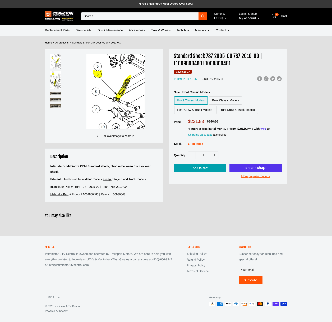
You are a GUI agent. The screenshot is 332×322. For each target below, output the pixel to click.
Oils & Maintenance (110, 30)
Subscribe (250, 280)
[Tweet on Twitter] (272, 78)
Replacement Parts (57, 30)
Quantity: (180, 155)
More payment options (255, 176)
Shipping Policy (197, 253)
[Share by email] (279, 78)
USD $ (50, 297)
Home (48, 42)
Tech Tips (183, 30)
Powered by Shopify (56, 310)
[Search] (203, 16)
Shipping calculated (200, 134)
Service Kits (83, 30)
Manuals (200, 30)
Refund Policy (196, 259)
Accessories (137, 30)
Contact (221, 30)
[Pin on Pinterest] (266, 78)
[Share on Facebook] (259, 78)
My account (248, 18)
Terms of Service (198, 271)
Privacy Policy (196, 265)
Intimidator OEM (185, 78)
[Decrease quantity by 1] (192, 155)
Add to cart (200, 167)
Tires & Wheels (161, 30)
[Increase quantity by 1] (214, 155)
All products (62, 42)
